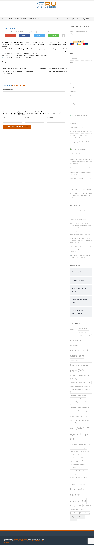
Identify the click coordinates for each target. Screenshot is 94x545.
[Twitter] (46, 62)
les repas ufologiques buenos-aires (80, 386)
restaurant (74, 484)
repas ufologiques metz (76, 467)
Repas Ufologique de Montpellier (78, 210)
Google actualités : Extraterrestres (78, 154)
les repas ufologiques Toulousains (80, 421)
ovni (76, 428)
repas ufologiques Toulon (76, 474)
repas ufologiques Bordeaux (79, 451)
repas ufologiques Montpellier (79, 470)
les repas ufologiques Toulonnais (78, 416)
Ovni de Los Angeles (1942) (76, 127)
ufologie (78, 500)
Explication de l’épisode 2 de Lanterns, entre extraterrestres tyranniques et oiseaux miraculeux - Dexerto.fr (81, 161)
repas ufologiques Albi (80, 444)
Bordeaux (72, 66)
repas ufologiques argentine (78, 448)
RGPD (10, 540)
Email (27, 117)
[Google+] (54, 62)
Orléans (71, 79)
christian (82, 332)
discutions (79, 349)
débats (77, 355)
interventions (74, 360)
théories (77, 488)
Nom (4, 117)
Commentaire (8, 89)
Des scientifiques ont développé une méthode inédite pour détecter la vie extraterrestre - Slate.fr (81, 195)
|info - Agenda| (29, 32)
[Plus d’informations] (63, 36)
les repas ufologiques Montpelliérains (79, 403)
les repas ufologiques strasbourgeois (79, 412)
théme (82, 484)
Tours (71, 95)
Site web (50, 117)
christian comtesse (76, 336)
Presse (41, 11)
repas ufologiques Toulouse (79, 479)
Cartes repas (14, 11)
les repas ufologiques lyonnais (79, 395)
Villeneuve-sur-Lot (74, 99)
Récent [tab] (81, 517)
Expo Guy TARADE (83, 11)
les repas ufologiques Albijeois (79, 377)
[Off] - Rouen (87, 505)
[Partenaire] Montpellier (77, 509)
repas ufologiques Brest (76, 454)
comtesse (87, 336)
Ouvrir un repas (32, 11)
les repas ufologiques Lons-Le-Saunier (80, 391)
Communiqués (60, 11)
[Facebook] (43, 62)
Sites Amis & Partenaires (33, 540)
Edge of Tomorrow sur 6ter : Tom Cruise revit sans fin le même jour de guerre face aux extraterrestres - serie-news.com (81, 181)
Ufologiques (75, 506)
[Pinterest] (50, 62)
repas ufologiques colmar (76, 457)
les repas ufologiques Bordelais (80, 382)
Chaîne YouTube (71, 11)
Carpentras (72, 70)
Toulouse (72, 87)
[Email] (65, 62)
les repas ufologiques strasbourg (79, 407)
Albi (73, 329)
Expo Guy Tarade (18, 540)
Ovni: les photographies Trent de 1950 (79, 142)
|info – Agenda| (73, 58)
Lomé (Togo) (73, 104)
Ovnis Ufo (84, 115)
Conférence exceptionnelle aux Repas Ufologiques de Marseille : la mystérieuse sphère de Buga (81, 225)
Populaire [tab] (73, 518)
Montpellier (73, 91)
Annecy (71, 62)
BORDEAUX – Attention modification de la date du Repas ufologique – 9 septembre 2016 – (18, 71)
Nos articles (50, 11)
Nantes (71, 75)
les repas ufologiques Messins (77, 398)
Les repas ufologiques (79, 368)
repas (86, 427)
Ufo (75, 494)
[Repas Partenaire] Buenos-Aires (80, 513)
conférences (74, 345)
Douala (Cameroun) (37, 32)
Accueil (5, 11)
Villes (22, 11)
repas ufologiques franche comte (80, 461)
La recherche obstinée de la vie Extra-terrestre (81, 131)
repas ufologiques (79, 436)
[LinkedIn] (57, 62)
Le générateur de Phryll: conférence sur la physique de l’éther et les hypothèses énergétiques (81, 240)
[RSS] (61, 62)
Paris (71, 83)
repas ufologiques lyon (77, 464)
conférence (78, 340)
